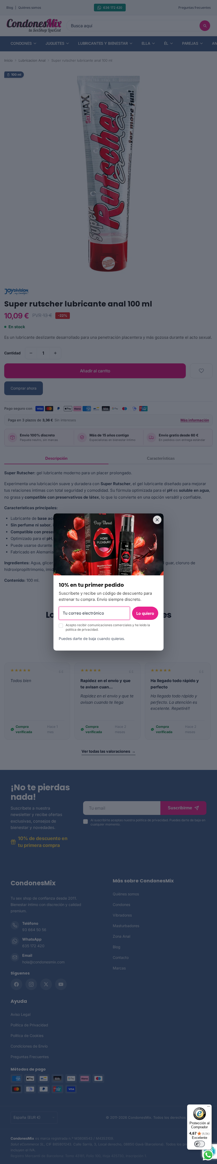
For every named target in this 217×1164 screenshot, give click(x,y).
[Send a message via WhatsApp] (208, 1155)
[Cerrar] (157, 520)
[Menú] (208, 1107)
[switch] (199, 1144)
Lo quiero (145, 613)
